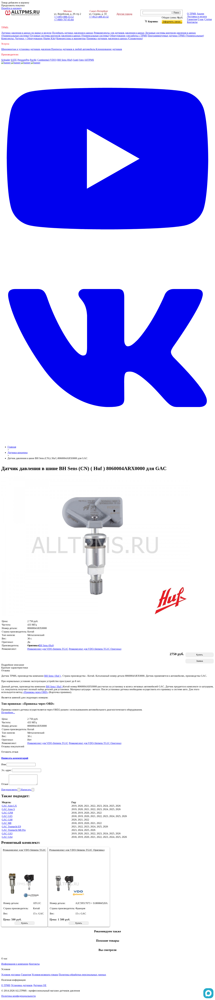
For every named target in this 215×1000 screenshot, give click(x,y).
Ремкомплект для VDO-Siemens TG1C (47, 649)
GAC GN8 (7, 812)
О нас (201, 19)
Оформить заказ (174, 21)
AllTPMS (89, 60)
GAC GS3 (7, 833)
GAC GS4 (7, 837)
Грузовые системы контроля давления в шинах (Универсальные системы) (69, 35)
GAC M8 (6, 823)
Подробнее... (8, 712)
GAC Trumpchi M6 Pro (14, 830)
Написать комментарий (14, 758)
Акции (200, 13)
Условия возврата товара (45, 974)
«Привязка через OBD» (35, 692)
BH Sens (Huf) (64, 60)
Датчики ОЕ (39, 985)
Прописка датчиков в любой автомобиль (73, 49)
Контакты (192, 22)
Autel (75, 60)
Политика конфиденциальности (18, 996)
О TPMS (191, 13)
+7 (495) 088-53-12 (64, 16)
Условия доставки (10, 974)
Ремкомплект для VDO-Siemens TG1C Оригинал (95, 649)
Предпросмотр (9, 789)
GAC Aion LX (9, 805)
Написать (26, 789)
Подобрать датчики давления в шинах (72, 32)
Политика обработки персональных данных (82, 974)
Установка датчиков (21, 985)
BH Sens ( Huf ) (52, 675)
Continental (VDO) (47, 60)
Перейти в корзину (11, 8)
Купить (199, 655)
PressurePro (23, 60)
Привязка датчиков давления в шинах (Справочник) (114, 38)
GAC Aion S (8, 809)
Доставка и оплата (197, 16)
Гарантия (192, 19)
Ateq (81, 60)
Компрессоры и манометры (71, 38)
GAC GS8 (7, 819)
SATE (14, 60)
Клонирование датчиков (109, 49)
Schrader (5, 60)
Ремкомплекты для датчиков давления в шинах (119, 32)
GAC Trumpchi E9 (11, 826)
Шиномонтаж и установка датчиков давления (26, 49)
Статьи (208, 19)
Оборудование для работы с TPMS (128, 35)
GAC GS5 (7, 816)
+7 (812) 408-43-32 (99, 16)
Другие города (124, 14)
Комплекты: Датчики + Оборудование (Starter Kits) (28, 38)
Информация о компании (14, 964)
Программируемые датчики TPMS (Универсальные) (176, 35)
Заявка (199, 661)
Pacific (33, 60)
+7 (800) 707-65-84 (64, 19)
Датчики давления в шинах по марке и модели (26, 32)
